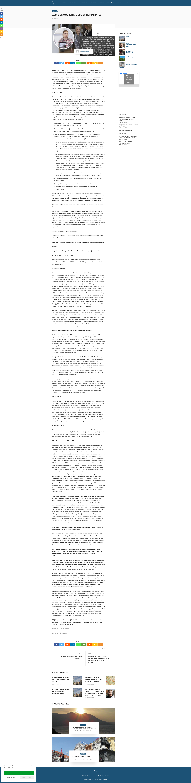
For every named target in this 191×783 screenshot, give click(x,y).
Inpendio (105, 779)
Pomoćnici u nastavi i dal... (132, 38)
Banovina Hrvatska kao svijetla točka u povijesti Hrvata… (60, 692)
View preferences (26, 777)
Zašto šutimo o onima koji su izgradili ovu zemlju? (127, 142)
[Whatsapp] (78, 63)
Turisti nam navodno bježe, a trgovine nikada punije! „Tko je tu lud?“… (128, 119)
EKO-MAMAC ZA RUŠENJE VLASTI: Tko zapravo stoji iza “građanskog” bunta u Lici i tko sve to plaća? (94, 692)
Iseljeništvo (110, 3)
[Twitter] (61, 63)
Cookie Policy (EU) (104, 775)
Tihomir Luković (85, 51)
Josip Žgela (79, 730)
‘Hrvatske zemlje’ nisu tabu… (84, 728)
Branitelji (120, 3)
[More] (100, 63)
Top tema (101, 3)
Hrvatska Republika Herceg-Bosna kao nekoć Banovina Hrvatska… (94, 680)
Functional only (11, 777)
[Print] (89, 63)
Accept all (18, 773)
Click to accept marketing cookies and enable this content (129, 79)
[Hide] (0, 37)
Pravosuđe (93, 3)
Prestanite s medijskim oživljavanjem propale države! (60, 680)
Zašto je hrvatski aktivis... (132, 64)
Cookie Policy (7, 767)
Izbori (127, 3)
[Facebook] (56, 63)
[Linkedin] (72, 63)
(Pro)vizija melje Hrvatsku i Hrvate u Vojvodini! (128, 125)
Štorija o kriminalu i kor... (132, 58)
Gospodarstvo (73, 3)
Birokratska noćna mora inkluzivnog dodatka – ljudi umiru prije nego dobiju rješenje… (98, 659)
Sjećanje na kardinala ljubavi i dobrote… (71, 657)
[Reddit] (67, 63)
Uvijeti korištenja (94, 775)
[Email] (83, 63)
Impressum (15, 767)
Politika (64, 3)
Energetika (84, 3)
